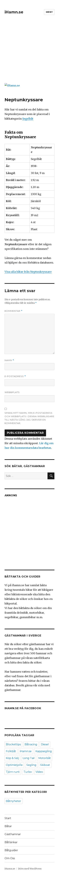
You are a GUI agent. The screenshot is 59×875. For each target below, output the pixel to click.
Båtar (8, 826)
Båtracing (31, 744)
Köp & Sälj (12, 758)
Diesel (45, 744)
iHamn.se (14, 12)
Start (8, 818)
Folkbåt (11, 751)
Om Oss (10, 858)
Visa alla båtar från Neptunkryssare (28, 271)
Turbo (27, 771)
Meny (49, 12)
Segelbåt (27, 118)
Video (39, 771)
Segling (31, 765)
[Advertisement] (29, 51)
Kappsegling (43, 751)
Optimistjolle (14, 765)
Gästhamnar (13, 834)
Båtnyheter (13, 801)
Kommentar (13, 311)
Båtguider (11, 850)
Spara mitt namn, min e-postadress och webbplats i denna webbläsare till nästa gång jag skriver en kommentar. (29, 418)
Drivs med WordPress (29, 868)
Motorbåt (44, 758)
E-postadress (15, 376)
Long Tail (29, 758)
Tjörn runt (13, 771)
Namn (9, 360)
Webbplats (12, 392)
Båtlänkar (11, 842)
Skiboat (45, 765)
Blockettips (13, 744)
